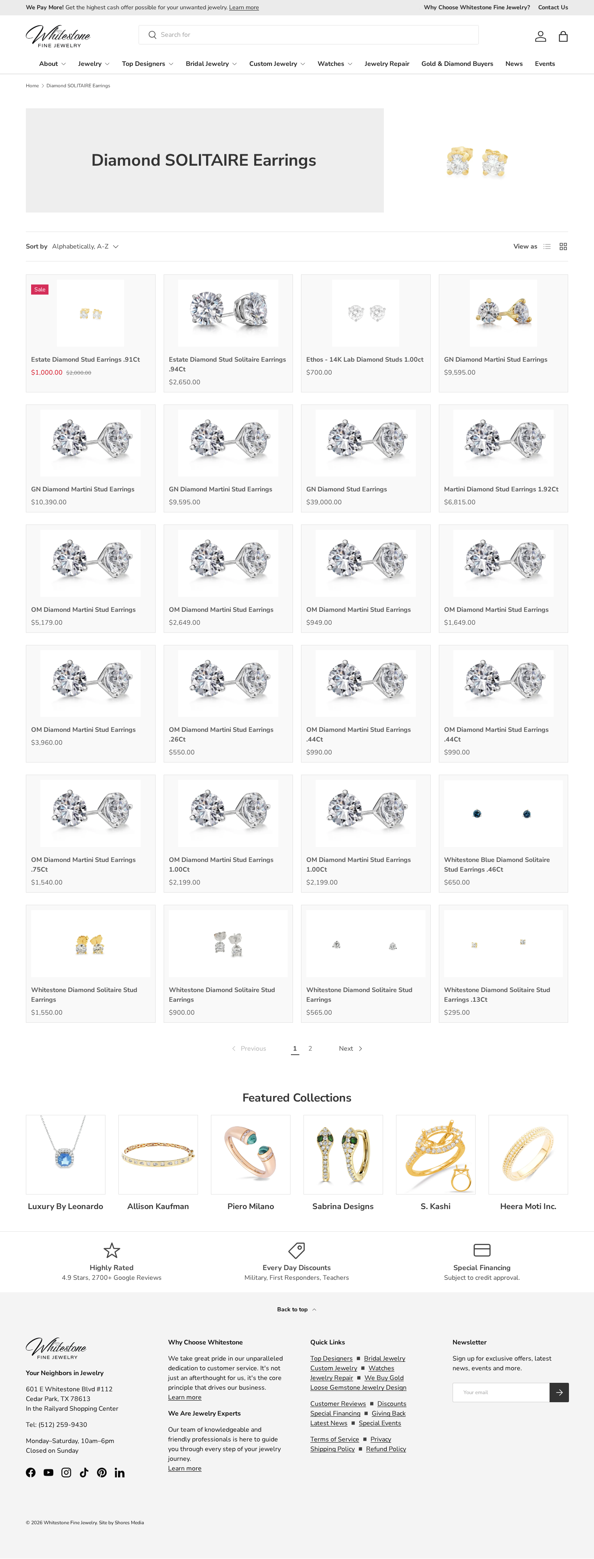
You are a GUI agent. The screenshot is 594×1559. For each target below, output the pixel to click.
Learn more (244, 7)
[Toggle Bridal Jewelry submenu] (234, 64)
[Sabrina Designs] (343, 1154)
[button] (563, 36)
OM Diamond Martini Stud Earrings (83, 609)
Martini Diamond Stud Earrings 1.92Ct (501, 489)
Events (545, 63)
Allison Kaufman (158, 1206)
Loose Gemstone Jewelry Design (358, 1387)
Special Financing (335, 1413)
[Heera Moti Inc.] (528, 1154)
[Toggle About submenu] (63, 64)
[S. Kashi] (435, 1154)
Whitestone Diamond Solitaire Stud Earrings (84, 995)
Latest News (329, 1423)
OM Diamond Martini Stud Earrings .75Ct (83, 864)
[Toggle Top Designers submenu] (171, 64)
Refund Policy (386, 1449)
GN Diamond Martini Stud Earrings (496, 359)
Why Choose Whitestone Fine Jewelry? (477, 7)
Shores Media (129, 1522)
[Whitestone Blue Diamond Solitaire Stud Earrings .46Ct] (503, 813)
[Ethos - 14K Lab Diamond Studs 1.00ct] (365, 313)
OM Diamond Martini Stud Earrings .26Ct (221, 734)
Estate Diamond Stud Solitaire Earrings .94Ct (227, 364)
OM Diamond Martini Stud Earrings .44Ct (358, 734)
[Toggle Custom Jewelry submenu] (303, 64)
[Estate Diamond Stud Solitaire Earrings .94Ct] (228, 313)
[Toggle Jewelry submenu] (107, 64)
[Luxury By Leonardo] (65, 1154)
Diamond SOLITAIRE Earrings (78, 85)
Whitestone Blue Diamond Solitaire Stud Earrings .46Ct (497, 864)
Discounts (392, 1403)
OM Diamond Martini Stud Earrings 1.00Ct (221, 864)
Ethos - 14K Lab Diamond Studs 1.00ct (364, 359)
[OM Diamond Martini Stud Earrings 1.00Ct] (228, 813)
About (48, 63)
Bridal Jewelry (207, 63)
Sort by (36, 246)
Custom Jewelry (273, 63)
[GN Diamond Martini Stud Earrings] (503, 313)
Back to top (293, 1309)
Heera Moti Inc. (528, 1206)
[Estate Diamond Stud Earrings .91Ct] (90, 313)
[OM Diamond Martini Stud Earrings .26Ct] (228, 683)
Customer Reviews (338, 1403)
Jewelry (89, 63)
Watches (331, 63)
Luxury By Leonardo (65, 1206)
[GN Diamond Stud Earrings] (365, 443)
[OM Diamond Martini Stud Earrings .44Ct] (365, 683)
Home (32, 85)
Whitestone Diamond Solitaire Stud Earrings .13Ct (497, 995)
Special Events (380, 1423)
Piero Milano (250, 1206)
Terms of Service (334, 1439)
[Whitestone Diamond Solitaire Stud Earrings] (90, 943)
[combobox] (309, 34)
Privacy (381, 1439)
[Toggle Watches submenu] (350, 64)
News (514, 63)
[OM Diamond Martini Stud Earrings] (90, 563)
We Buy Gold (384, 1378)
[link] (248, 1048)
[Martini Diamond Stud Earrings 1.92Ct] (503, 443)
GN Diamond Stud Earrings (346, 489)
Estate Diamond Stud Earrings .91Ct (85, 359)
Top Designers (143, 63)
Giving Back (389, 1413)
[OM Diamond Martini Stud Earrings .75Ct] (90, 813)
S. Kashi (436, 1206)
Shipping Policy (332, 1449)
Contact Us (553, 7)
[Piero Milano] (250, 1154)
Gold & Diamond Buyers (457, 63)
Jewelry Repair (387, 63)
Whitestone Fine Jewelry (70, 1522)
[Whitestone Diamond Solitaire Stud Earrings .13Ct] (503, 943)
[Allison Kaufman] (158, 1154)
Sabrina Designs (343, 1206)
